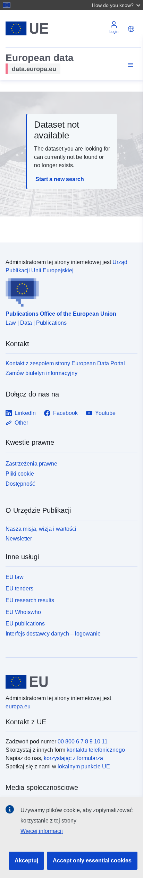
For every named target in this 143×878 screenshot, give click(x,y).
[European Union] (69, 682)
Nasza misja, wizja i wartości (41, 529)
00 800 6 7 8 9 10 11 (83, 741)
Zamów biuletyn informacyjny (41, 373)
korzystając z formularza (73, 758)
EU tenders (19, 588)
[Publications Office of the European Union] (69, 291)
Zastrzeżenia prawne (31, 464)
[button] (117, 5)
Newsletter (19, 539)
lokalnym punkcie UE (84, 766)
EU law (15, 577)
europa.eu (18, 706)
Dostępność (20, 484)
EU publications (25, 623)
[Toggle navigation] (129, 65)
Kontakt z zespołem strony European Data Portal (65, 363)
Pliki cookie (20, 474)
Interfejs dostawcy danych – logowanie (53, 634)
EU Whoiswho (23, 612)
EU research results (30, 600)
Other (21, 423)
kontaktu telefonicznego (96, 750)
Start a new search (59, 179)
